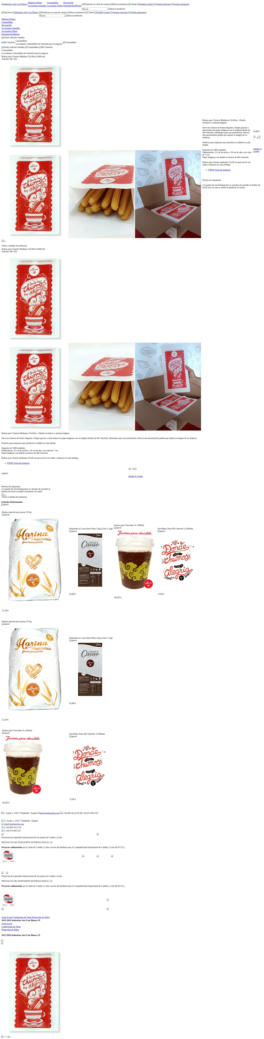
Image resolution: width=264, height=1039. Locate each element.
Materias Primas (35, 3)
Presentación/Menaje (72, 6)
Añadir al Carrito (257, 150)
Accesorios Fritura (55, 6)
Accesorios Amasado (37, 6)
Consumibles (52, 3)
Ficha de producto (222, 170)
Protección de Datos (41, 917)
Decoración (68, 3)
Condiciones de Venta (22, 917)
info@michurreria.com (49, 813)
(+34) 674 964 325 (90, 813)
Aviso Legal (7, 917)
